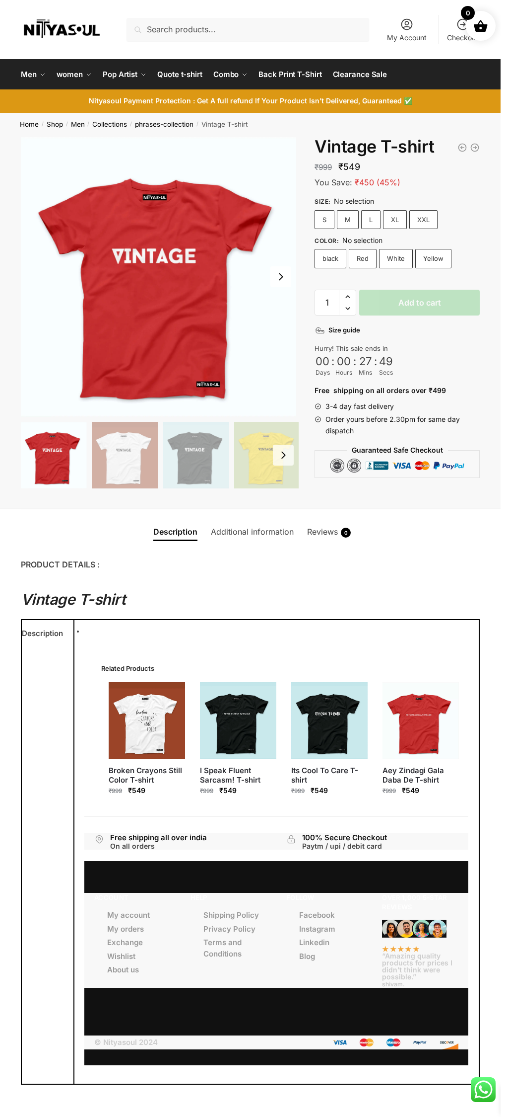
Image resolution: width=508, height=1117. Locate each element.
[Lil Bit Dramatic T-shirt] (462, 148)
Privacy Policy (229, 929)
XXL (423, 220)
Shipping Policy (231, 915)
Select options (147, 810)
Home (29, 124)
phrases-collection (164, 124)
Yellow (433, 258)
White (396, 258)
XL (395, 220)
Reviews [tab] (327, 532)
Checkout (462, 37)
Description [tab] (175, 532)
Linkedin (314, 942)
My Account (407, 37)
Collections (109, 124)
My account (128, 915)
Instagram (317, 929)
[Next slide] (280, 276)
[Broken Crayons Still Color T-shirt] (147, 720)
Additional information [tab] (252, 532)
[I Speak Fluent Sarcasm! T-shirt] (238, 720)
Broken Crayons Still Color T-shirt (145, 775)
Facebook (317, 915)
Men (78, 124)
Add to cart (419, 303)
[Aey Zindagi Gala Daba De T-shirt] (420, 720)
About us (123, 969)
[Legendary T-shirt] (475, 148)
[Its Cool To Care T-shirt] (329, 720)
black (330, 258)
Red (363, 258)
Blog (307, 956)
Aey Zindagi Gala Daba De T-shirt (413, 775)
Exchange (125, 942)
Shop (55, 124)
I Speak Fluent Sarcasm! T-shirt (230, 775)
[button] (347, 296)
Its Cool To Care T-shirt (324, 775)
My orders (125, 929)
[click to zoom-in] (161, 277)
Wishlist (121, 956)
